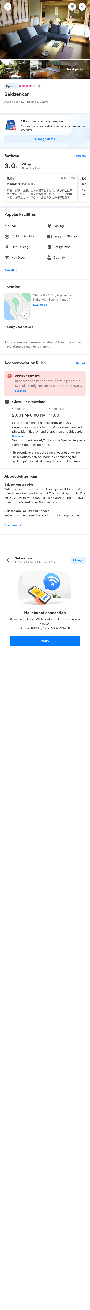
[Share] (82, 7)
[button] (17, 306)
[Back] (7, 7)
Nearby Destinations (18, 327)
